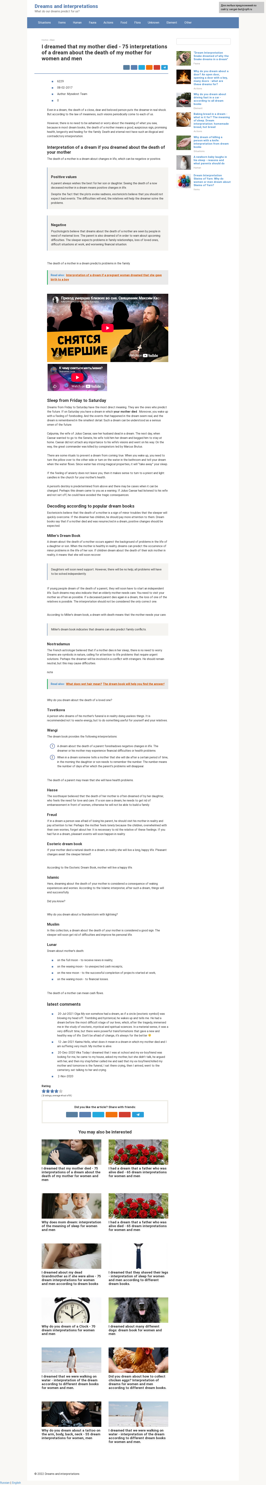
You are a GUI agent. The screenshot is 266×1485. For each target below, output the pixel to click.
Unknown (153, 22)
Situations (44, 22)
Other (188, 22)
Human (77, 22)
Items (62, 22)
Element (171, 22)
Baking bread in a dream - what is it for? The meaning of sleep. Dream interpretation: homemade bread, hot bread (212, 120)
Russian (5, 1482)
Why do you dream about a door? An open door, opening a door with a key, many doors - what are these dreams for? (211, 78)
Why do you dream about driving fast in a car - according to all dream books (210, 99)
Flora (137, 22)
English (16, 1482)
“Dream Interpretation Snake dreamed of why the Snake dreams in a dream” (211, 56)
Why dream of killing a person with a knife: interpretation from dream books (211, 142)
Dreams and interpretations (66, 6)
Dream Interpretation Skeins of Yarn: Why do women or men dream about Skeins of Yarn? (212, 180)
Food (124, 22)
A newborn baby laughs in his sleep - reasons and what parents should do (210, 160)
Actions (108, 22)
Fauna (92, 22)
